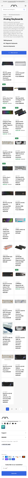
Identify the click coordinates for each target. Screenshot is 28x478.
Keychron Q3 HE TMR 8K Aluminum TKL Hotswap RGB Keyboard (7, 397)
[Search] (24, 9)
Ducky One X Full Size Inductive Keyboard (7, 99)
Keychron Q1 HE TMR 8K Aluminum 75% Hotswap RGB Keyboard (20, 370)
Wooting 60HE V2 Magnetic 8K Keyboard (20, 99)
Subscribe (14, 473)
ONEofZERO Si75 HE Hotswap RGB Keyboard (7, 258)
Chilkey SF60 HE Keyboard (20, 230)
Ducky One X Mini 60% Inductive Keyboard (6, 180)
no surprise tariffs (12, 1)
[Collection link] (14, 41)
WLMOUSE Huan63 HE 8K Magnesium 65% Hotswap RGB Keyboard (20, 260)
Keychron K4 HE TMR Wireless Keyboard (7, 368)
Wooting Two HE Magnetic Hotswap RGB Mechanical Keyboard (7, 206)
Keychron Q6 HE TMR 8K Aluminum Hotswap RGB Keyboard (20, 314)
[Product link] (8, 70)
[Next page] (20, 409)
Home (4, 14)
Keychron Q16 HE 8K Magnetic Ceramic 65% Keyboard (7, 340)
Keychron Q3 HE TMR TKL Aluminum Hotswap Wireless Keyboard (20, 342)
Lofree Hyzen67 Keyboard (20, 73)
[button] (2, 5)
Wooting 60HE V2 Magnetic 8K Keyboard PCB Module (20, 180)
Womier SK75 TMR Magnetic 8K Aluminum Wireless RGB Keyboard (20, 125)
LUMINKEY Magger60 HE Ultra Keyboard (20, 285)
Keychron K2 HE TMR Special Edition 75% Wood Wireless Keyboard (7, 287)
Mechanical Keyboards (14, 14)
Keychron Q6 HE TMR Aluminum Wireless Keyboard (20, 154)
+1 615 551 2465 (6, 444)
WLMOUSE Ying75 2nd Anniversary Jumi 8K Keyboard (6, 233)
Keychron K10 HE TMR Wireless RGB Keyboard (7, 153)
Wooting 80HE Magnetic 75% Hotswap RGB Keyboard (7, 75)
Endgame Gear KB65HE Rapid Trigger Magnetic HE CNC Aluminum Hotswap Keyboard (7, 127)
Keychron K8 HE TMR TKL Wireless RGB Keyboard (20, 205)
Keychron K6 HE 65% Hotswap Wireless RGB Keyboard (7, 313)
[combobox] (14, 9)
